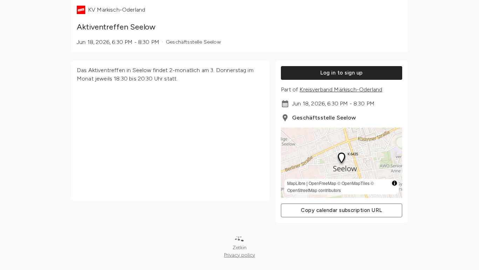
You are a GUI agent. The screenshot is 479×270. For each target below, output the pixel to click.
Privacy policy (239, 255)
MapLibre (296, 183)
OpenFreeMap (322, 183)
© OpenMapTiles (353, 183)
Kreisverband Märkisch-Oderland (340, 89)
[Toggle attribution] (394, 183)
